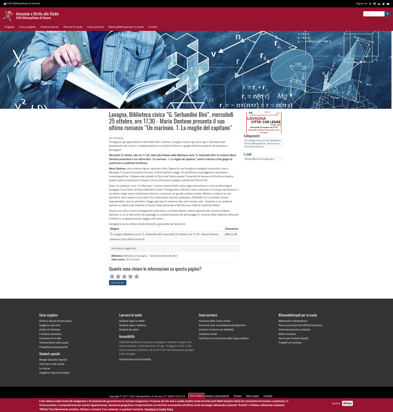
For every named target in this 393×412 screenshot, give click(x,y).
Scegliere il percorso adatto (54, 372)
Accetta (336, 403)
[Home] (9, 17)
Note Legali (252, 396)
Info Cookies (196, 395)
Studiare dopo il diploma (132, 325)
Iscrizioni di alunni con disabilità (216, 329)
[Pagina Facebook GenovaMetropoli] (370, 3)
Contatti (152, 27)
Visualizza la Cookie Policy (158, 409)
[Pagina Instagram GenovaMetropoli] (375, 3)
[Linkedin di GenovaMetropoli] (379, 3)
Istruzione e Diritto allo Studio (37, 15)
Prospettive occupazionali (53, 347)
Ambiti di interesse (49, 329)
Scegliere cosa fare (49, 325)
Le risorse (44, 368)
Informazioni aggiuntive (123, 248)
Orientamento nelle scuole (53, 342)
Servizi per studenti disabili (294, 338)
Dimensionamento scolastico (295, 329)
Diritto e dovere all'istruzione (55, 321)
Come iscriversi (95, 27)
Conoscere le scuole (50, 338)
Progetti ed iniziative (290, 342)
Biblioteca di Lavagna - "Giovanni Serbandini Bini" (151, 255)
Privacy (238, 396)
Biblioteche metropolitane (293, 321)
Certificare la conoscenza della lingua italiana (224, 338)
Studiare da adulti (129, 329)
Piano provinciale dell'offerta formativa (300, 325)
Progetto (9, 27)
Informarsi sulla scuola (51, 364)
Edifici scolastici (287, 334)
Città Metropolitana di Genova (23, 3)
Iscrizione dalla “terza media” (215, 321)
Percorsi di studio (73, 27)
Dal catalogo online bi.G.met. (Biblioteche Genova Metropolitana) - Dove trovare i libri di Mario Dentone (263, 143)
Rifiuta (347, 403)
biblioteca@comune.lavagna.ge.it (259, 158)
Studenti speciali (50, 27)
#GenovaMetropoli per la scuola (126, 27)
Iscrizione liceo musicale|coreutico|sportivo (222, 325)
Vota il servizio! (117, 282)
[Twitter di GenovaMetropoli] (383, 3)
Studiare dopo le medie (132, 321)
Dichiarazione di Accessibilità (135, 359)
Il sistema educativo (50, 334)
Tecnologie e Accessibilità (215, 396)
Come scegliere (27, 27)
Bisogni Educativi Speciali (53, 359)
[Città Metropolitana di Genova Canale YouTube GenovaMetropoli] (388, 3)
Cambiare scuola (208, 334)
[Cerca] (388, 13)
